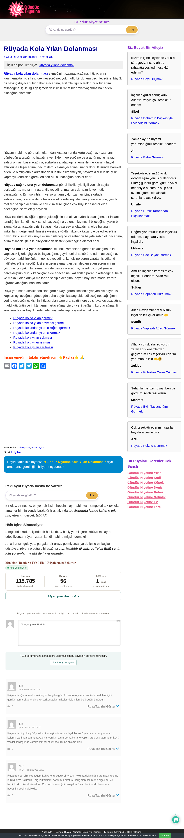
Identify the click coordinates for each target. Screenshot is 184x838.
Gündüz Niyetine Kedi (144, 478)
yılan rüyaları (38, 447)
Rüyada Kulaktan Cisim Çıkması (154, 372)
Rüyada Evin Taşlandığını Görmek (149, 409)
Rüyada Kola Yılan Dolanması (51, 48)
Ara (132, 29)
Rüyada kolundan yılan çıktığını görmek (41, 328)
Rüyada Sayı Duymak (146, 79)
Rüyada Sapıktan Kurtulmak (151, 294)
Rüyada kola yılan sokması (32, 337)
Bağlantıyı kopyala (63, 662)
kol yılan (16, 452)
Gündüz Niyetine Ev (142, 502)
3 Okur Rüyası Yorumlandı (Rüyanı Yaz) (29, 56)
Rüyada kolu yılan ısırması (32, 342)
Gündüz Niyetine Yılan (144, 473)
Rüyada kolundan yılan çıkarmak (36, 332)
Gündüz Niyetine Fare (144, 507)
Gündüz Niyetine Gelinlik (146, 497)
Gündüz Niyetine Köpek (145, 482)
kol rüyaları (23, 447)
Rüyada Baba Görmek (147, 157)
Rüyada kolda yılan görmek (32, 318)
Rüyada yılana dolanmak (56, 65)
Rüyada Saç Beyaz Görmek (151, 255)
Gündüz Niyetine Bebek (145, 492)
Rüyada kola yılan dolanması (26, 73)
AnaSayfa (47, 832)
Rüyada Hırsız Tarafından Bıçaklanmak (149, 213)
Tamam (165, 835)
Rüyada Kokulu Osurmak (149, 445)
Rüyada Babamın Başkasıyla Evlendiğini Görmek (152, 120)
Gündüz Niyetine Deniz (144, 487)
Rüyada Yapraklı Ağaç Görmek (153, 328)
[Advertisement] (63, 123)
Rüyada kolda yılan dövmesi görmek (39, 323)
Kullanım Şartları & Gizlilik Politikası (123, 832)
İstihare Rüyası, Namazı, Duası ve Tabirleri (78, 832)
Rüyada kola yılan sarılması (33, 347)
